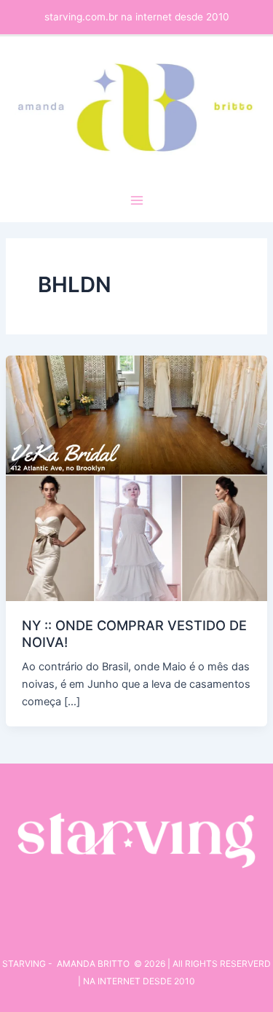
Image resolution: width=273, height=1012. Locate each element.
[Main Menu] (137, 200)
